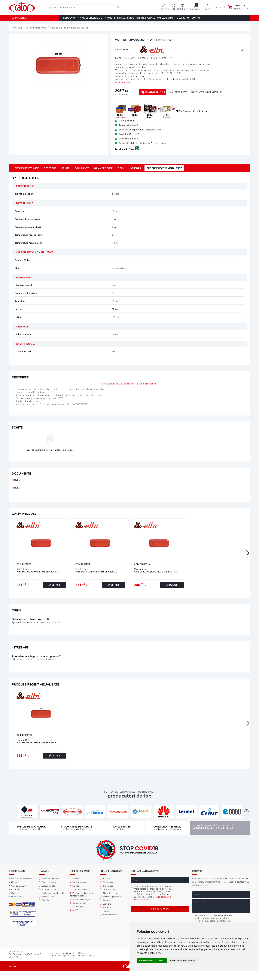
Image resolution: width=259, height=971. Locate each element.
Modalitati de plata (50, 878)
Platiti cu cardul (48, 882)
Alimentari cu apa (110, 893)
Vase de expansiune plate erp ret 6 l (96, 571)
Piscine (105, 911)
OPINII (121, 168)
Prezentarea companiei (21, 878)
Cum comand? (79, 903)
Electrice (106, 907)
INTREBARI (135, 168)
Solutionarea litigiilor (81, 899)
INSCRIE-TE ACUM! (160, 909)
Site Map (45, 900)
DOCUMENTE (82, 168)
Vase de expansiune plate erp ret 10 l (155, 571)
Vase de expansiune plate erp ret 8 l (37, 571)
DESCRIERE (50, 168)
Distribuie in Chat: (125, 149)
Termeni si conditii (50, 889)
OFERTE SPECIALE (145, 17)
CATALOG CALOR (165, 17)
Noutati (14, 882)
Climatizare (107, 882)
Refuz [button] (162, 960)
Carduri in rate (48, 885)
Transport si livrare (81, 889)
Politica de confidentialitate (54, 893)
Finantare (15, 889)
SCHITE (65, 168)
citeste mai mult (123, 82)
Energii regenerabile (111, 896)
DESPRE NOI (183, 17)
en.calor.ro (16, 896)
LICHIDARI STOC (125, 17)
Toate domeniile (109, 914)
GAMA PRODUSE (103, 168)
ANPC (75, 910)
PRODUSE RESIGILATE (90, 17)
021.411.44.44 (224, 828)
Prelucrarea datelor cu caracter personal (81, 894)
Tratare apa (107, 885)
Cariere (14, 893)
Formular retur (48, 896)
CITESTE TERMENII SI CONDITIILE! (152, 898)
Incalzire (106, 878)
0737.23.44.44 (204, 828)
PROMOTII (109, 17)
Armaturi (106, 900)
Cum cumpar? (78, 906)
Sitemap (12, 966)
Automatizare (108, 889)
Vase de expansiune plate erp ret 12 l (37, 742)
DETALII (55, 584)
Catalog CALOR (18, 885)
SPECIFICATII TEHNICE (27, 168)
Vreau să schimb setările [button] (182, 960)
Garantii (76, 878)
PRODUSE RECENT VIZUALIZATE (164, 168)
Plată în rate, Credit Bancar (193, 111)
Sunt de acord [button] (146, 960)
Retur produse (79, 882)
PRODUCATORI (69, 17)
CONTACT (197, 17)
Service (75, 885)
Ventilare (106, 903)
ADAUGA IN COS (154, 92)
